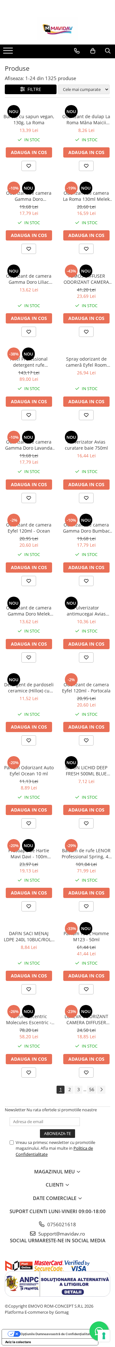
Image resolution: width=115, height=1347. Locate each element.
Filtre (33, 89)
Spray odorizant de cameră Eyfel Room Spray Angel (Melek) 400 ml (86, 362)
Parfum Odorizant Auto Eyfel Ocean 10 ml (29, 770)
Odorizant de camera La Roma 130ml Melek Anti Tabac (86, 196)
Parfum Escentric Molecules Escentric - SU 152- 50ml (28, 1019)
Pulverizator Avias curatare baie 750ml (86, 445)
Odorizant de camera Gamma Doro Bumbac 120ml (86, 528)
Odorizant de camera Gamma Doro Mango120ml (28, 196)
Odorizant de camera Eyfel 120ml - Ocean (28, 528)
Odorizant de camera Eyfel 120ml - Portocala (86, 688)
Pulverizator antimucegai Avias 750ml (86, 611)
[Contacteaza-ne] (77, 51)
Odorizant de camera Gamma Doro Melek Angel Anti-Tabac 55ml (29, 611)
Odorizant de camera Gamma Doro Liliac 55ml (28, 279)
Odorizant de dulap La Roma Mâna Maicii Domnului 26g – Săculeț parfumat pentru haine (86, 119)
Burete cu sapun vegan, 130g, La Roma (29, 119)
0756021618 (61, 1224)
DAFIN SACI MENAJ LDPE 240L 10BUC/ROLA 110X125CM (29, 936)
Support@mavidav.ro (61, 1233)
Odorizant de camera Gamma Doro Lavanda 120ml (28, 445)
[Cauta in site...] (108, 51)
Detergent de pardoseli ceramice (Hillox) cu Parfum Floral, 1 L (29, 688)
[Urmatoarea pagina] (101, 1090)
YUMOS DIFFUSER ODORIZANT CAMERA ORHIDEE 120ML (86, 279)
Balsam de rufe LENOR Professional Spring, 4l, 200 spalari (86, 853)
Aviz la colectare (18, 1342)
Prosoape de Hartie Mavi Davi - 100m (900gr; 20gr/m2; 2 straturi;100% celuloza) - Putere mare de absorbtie (28, 853)
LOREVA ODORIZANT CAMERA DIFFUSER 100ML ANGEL (86, 1019)
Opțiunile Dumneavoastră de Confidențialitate (56, 1334)
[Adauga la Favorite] (28, 166)
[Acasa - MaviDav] (57, 28)
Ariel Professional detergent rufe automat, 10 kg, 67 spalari (29, 362)
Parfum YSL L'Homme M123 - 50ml (86, 936)
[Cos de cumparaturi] (93, 51)
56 (91, 1089)
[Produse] (8, 52)
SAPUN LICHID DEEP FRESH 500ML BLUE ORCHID (86, 770)
